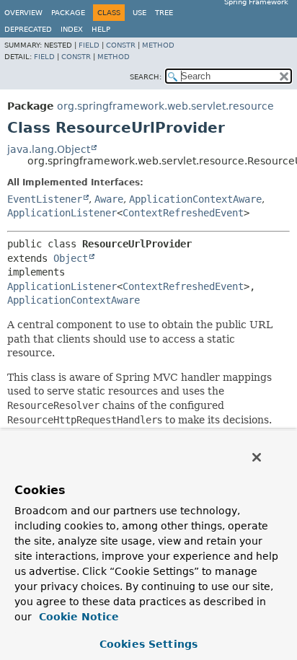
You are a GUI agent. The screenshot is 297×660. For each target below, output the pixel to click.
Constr (121, 45)
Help (101, 29)
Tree (164, 13)
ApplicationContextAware (195, 199)
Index (72, 29)
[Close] (256, 457)
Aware (108, 199)
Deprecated (28, 29)
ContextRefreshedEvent (183, 213)
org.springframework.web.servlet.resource (165, 106)
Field (89, 45)
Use (139, 13)
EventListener (44, 199)
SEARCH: (145, 77)
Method (158, 45)
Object (70, 258)
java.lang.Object (48, 149)
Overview (23, 13)
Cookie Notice (77, 616)
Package (68, 13)
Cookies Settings (148, 644)
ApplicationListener (62, 213)
